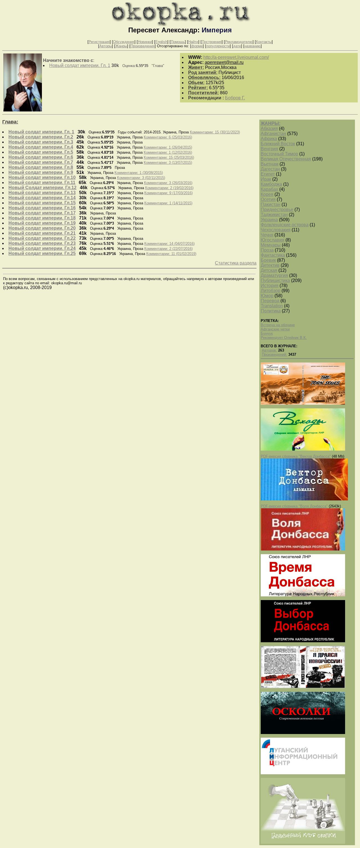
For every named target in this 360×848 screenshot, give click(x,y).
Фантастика (273, 255)
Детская (269, 270)
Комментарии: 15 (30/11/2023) (215, 132)
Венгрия (269, 148)
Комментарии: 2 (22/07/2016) (168, 249)
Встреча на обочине (278, 325)
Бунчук (267, 333)
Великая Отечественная (286, 158)
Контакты (264, 42)
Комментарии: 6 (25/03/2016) (168, 137)
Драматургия (274, 275)
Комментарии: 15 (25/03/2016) (169, 157)
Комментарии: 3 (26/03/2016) (168, 183)
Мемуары (271, 245)
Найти (193, 42)
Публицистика (275, 280)
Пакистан (270, 204)
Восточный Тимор (279, 153)
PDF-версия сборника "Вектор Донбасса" (296, 456)
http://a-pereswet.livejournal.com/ (236, 57)
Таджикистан (274, 214)
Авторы (105, 46)
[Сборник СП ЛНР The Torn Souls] (303, 403)
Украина (269, 219)
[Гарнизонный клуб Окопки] (303, 842)
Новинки (145, 42)
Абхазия (269, 128)
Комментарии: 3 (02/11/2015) (141, 178)
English (161, 42)
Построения (212, 42)
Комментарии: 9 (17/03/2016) (168, 193)
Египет (268, 174)
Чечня (267, 234)
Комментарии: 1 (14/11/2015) (168, 203)
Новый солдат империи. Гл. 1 (79, 65)
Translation (272, 305)
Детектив (270, 265)
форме (197, 46)
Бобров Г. (235, 97)
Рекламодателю (239, 42)
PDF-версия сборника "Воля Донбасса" (294, 506)
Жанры (121, 46)
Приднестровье (277, 209)
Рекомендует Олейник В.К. (284, 337)
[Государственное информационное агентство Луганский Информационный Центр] (303, 773)
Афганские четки (275, 329)
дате (237, 46)
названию (252, 46)
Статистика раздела (235, 263)
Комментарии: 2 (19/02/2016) (169, 188)
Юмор (267, 295)
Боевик (268, 260)
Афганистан (273, 133)
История (269, 285)
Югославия (272, 240)
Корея (267, 194)
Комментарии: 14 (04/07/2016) (169, 243)
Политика (271, 310)
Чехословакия (276, 229)
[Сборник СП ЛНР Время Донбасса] (303, 595)
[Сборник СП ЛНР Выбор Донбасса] (303, 641)
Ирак (266, 179)
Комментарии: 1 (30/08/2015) (138, 173)
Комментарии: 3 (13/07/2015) (168, 162)
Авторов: (269, 350)
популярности (218, 46)
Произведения (142, 46)
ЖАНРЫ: (270, 123)
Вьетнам (269, 164)
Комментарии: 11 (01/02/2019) (171, 254)
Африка (269, 138)
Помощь (178, 42)
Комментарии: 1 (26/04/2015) (168, 147)
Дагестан (270, 169)
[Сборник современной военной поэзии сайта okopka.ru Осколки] (303, 733)
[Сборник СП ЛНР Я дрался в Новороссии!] (303, 687)
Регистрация (99, 42)
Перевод (270, 300)
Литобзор (270, 290)
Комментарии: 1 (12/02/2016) (168, 152)
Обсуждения (123, 42)
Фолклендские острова (285, 224)
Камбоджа (271, 184)
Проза (267, 250)
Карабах (269, 189)
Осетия (268, 199)
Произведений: (274, 354)
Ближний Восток (278, 143)
